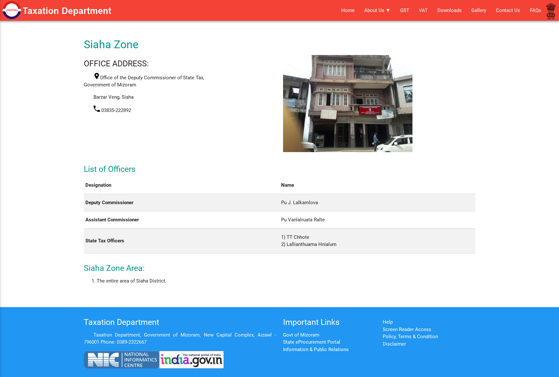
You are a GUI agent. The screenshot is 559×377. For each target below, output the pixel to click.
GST (404, 10)
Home (348, 10)
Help (388, 322)
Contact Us (508, 10)
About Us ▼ (377, 10)
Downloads (449, 10)
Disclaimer (394, 344)
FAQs (535, 10)
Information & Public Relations (316, 349)
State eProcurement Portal (311, 342)
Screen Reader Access (407, 329)
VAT (423, 10)
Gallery (478, 10)
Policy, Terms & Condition (410, 336)
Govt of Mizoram (301, 335)
